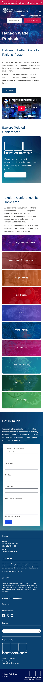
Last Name (9, 463)
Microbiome (21, 347)
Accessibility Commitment (10, 663)
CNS (21, 312)
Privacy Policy (6, 661)
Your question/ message (14, 498)
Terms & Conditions (8, 658)
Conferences (6, 604)
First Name (9, 452)
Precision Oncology (21, 365)
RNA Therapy (21, 400)
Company (9, 486)
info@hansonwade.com (9, 551)
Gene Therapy (21, 330)
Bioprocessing (21, 277)
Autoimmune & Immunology (21, 260)
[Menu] (39, 10)
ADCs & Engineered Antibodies (21, 242)
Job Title (8, 475)
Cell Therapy (21, 295)
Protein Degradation (21, 382)
